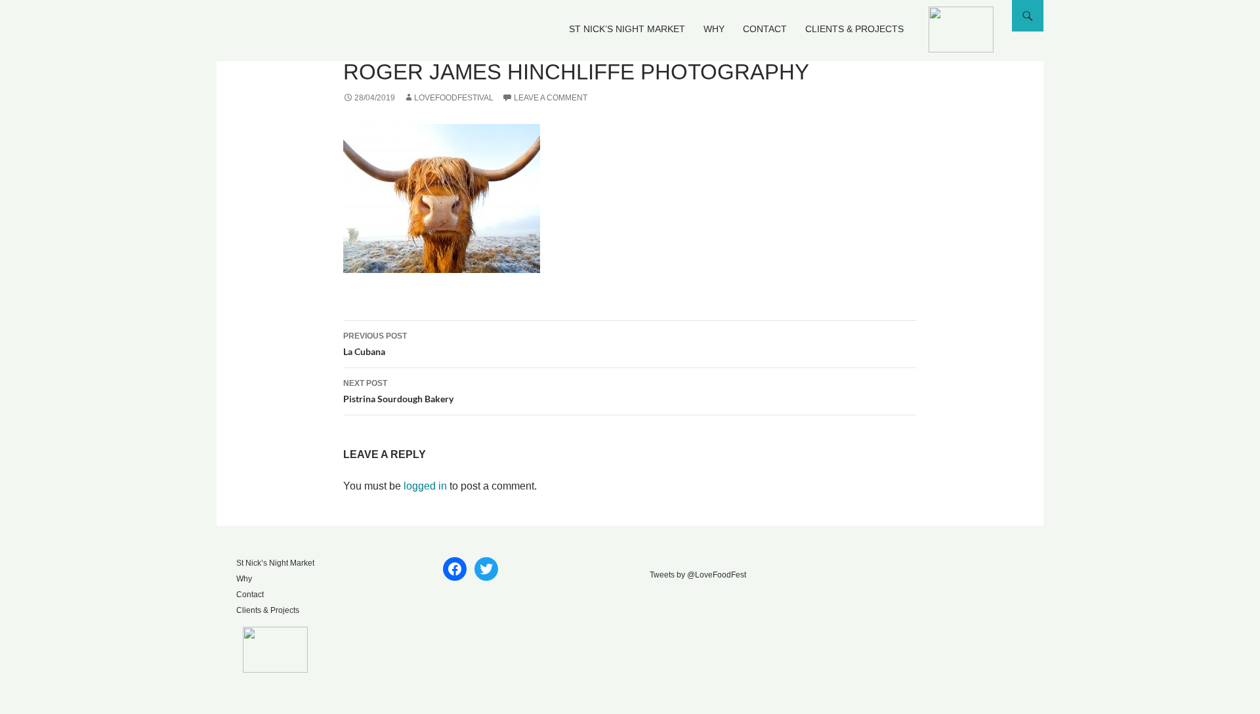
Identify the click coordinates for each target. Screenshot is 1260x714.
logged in (425, 486)
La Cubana (375, 344)
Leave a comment (550, 97)
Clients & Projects (854, 29)
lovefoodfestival (454, 97)
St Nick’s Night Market (627, 29)
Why (714, 29)
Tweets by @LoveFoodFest (698, 574)
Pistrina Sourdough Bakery (398, 391)
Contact (765, 29)
